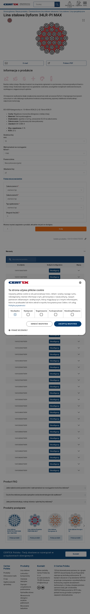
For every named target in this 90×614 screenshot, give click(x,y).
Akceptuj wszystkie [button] (67, 324)
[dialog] (44, 307)
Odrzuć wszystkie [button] (39, 324)
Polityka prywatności (17, 305)
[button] (18, 330)
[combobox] (80, 282)
